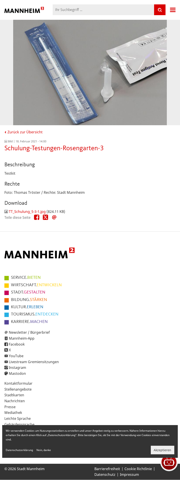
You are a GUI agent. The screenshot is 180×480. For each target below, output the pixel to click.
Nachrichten (14, 400)
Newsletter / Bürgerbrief (29, 332)
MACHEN (29, 322)
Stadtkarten (14, 395)
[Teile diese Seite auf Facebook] (36, 217)
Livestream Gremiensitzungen (34, 361)
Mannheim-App (21, 338)
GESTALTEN (28, 292)
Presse (10, 406)
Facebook (17, 344)
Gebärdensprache (19, 424)
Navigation (173, 10)
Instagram (17, 367)
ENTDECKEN (34, 314)
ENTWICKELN (36, 285)
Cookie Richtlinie (138, 468)
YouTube (16, 355)
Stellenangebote (18, 389)
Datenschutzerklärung (19, 450)
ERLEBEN (27, 307)
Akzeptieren (162, 450)
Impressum (129, 474)
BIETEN (26, 277)
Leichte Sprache (17, 418)
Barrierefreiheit (107, 468)
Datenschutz (104, 474)
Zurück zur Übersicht (25, 132)
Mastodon (17, 373)
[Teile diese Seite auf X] (45, 217)
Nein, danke (43, 450)
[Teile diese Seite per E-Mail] (54, 217)
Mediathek (13, 412)
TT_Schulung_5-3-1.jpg (27, 211)
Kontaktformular (18, 383)
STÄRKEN (29, 300)
